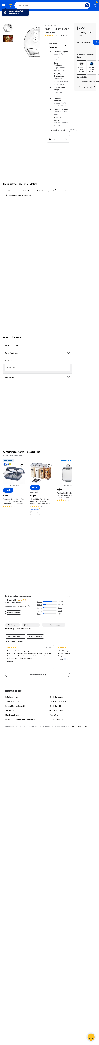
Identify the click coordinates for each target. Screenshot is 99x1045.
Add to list (87, 87)
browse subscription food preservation (20, 719)
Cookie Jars (9, 710)
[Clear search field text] (83, 5)
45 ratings (63, 35)
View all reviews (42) (38, 675)
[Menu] (4, 5)
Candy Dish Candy (12, 701)
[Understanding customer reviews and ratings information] (29, 606)
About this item (12, 337)
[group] (56, 35)
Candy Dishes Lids (56, 697)
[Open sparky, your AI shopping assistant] (91, 1037)
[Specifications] (68, 353)
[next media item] (35, 40)
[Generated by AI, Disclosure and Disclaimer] (77, 130)
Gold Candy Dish (11, 697)
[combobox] (52, 5)
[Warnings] (68, 377)
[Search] (87, 5)
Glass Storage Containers (59, 710)
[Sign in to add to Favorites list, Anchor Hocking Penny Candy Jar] (36, 33)
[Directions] (68, 360)
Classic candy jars (12, 715)
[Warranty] (66, 368)
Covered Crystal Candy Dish (15, 706)
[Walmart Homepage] (10, 5)
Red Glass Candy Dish (58, 701)
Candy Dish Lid (55, 706)
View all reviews (13, 612)
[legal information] (90, 32)
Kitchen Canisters (56, 719)
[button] (31, 42)
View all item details (58, 130)
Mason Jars (54, 715)
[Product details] (68, 346)
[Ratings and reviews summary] (68, 595)
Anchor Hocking (51, 25)
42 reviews (18, 602)
